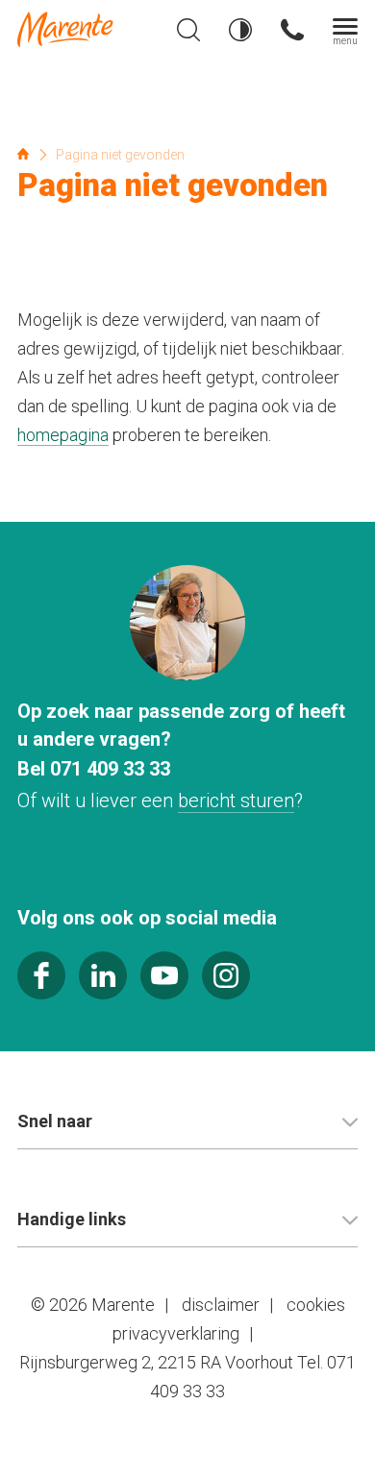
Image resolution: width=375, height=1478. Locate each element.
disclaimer (221, 1304)
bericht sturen (236, 800)
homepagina (63, 435)
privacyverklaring (175, 1333)
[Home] (82, 30)
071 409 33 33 (110, 768)
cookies (316, 1304)
